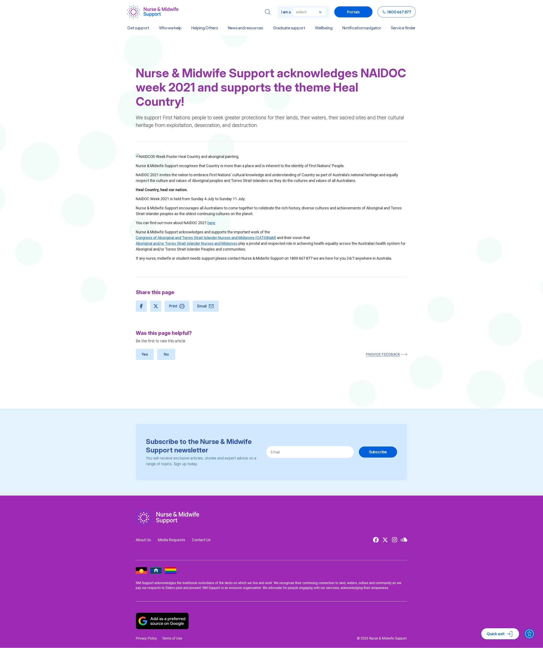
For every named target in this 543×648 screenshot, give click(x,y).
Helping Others (204, 27)
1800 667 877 (399, 11)
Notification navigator (361, 27)
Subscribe (378, 452)
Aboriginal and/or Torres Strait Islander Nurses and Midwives (187, 243)
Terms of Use (172, 638)
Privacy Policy (146, 638)
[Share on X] (155, 306)
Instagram (394, 539)
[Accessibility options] (529, 634)
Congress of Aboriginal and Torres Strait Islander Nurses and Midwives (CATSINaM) (206, 237)
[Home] (152, 12)
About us (143, 540)
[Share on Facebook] (141, 306)
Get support (138, 27)
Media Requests (171, 540)
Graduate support (289, 27)
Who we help (170, 27)
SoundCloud (403, 539)
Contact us (201, 540)
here (211, 223)
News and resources (245, 27)
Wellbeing (324, 27)
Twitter (385, 539)
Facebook (375, 539)
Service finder (403, 27)
